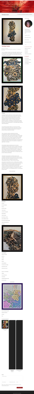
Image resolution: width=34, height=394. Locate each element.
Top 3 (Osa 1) (26, 52)
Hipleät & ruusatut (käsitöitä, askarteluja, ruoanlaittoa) (9, 49)
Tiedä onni (27, 58)
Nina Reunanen (27, 18)
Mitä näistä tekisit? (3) (19, 370)
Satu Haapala (26, 62)
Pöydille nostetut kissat (28, 48)
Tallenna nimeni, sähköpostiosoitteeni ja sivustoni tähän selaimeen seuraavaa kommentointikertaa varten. (11, 385)
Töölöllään (27, 63)
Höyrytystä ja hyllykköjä (12, 370)
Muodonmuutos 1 (5, 329)
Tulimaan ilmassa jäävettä (28, 53)
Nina (3, 48)
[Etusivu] (17, 14)
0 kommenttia (19, 49)
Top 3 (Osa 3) (26, 49)
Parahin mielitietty (5, 1)
